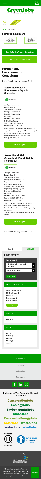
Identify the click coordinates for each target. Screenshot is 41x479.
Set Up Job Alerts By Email (20, 59)
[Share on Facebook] (14, 384)
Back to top (21, 358)
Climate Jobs (11, 295)
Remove (33, 265)
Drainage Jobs (11, 298)
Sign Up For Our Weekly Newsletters (20, 52)
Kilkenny (10, 341)
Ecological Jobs (12, 300)
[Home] (20, 11)
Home (4, 29)
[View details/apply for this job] (10, 99)
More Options (12, 305)
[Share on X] (26, 384)
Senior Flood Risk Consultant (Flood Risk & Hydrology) (18, 158)
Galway (9, 338)
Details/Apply (19, 145)
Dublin (9, 336)
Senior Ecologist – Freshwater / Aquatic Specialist (16, 90)
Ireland (9, 319)
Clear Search (11, 276)
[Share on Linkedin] (20, 384)
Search (10, 249)
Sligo (8, 343)
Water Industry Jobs (13, 290)
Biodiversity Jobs (12, 293)
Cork (8, 333)
